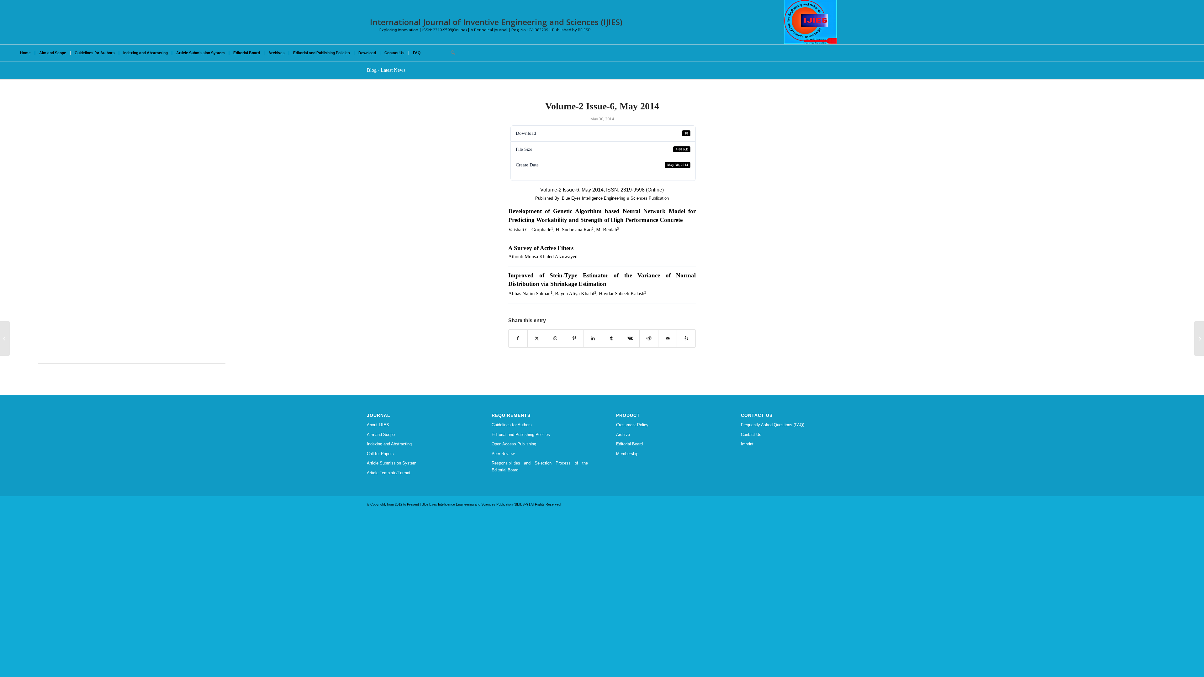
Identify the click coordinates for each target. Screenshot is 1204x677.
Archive (623, 434)
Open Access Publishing (514, 444)
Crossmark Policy (632, 424)
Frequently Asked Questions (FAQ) (772, 424)
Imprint (747, 444)
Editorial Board (629, 444)
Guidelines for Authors (512, 424)
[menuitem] (25, 53)
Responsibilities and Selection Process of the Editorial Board (540, 466)
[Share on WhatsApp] (555, 338)
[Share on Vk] (630, 338)
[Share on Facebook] (518, 338)
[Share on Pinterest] (574, 338)
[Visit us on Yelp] (686, 338)
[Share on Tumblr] (611, 338)
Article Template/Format (388, 472)
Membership (627, 453)
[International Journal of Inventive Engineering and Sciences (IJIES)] (810, 22)
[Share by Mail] (667, 338)
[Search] (451, 53)
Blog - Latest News (386, 70)
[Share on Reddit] (649, 338)
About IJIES (378, 424)
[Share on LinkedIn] (593, 338)
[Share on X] (537, 338)
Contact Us (751, 434)
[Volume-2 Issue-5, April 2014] (5, 338)
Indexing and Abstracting (389, 444)
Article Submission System (391, 463)
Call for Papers (380, 453)
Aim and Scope (381, 434)
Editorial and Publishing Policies (521, 434)
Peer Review (503, 453)
